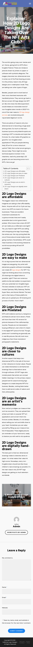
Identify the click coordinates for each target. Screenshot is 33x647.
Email (4, 597)
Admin (7, 48)
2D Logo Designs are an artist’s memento (14, 183)
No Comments (26, 48)
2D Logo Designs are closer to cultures (14, 179)
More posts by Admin (16, 532)
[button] (30, 3)
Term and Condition (21, 642)
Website (5, 608)
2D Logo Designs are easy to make (15, 173)
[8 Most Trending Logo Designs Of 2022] (16, 495)
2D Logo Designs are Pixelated (14, 175)
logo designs (16, 270)
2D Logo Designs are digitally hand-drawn (15, 188)
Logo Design (16, 13)
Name (4, 587)
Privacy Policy (28, 642)
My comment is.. (7, 558)
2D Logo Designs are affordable (14, 171)
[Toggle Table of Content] (27, 168)
